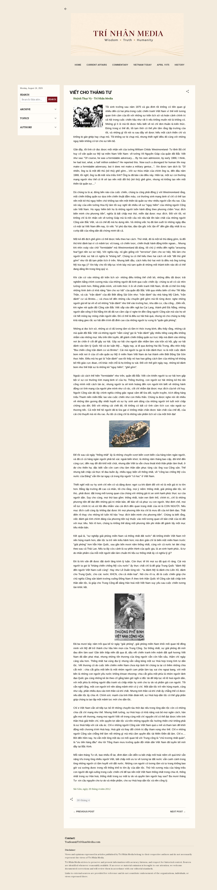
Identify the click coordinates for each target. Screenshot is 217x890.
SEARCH (52, 99)
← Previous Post (83, 811)
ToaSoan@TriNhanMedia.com (82, 842)
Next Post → (178, 811)
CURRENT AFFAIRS (97, 65)
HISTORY (179, 65)
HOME (78, 65)
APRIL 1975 (163, 65)
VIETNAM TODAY (142, 65)
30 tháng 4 (83, 800)
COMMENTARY (120, 65)
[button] (187, 92)
